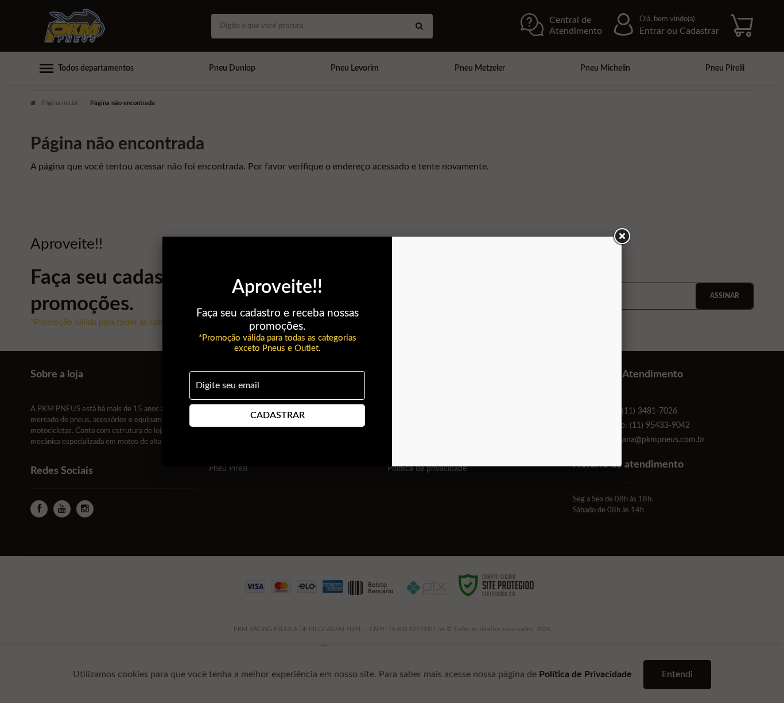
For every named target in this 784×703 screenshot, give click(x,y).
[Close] (621, 236)
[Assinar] (277, 415)
